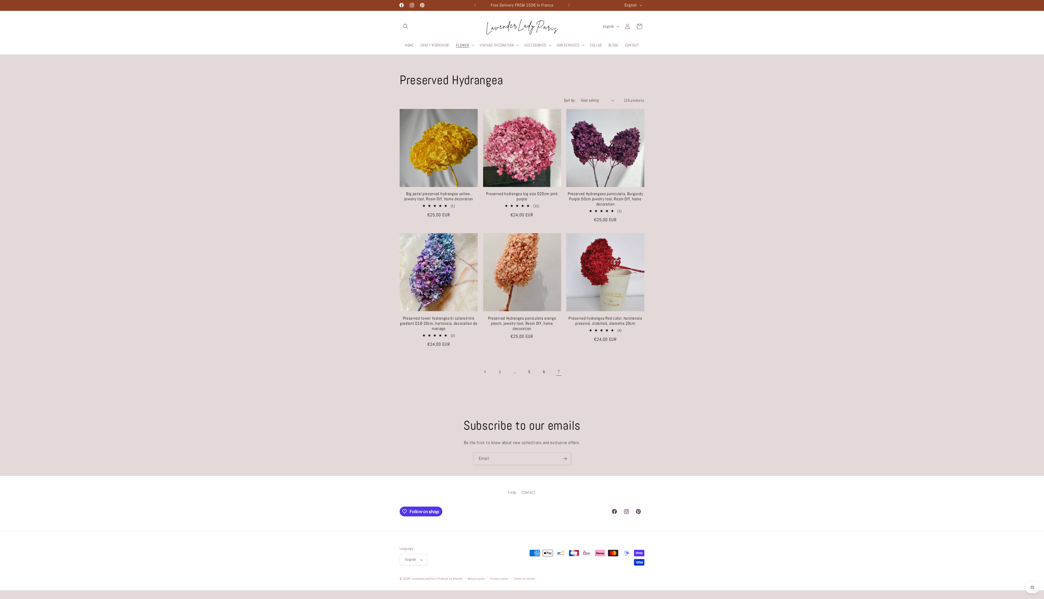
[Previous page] (485, 372)
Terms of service (524, 579)
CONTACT (528, 492)
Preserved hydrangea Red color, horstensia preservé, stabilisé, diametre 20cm (605, 321)
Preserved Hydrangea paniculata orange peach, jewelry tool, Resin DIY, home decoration (522, 323)
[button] (406, 26)
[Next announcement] (569, 5)
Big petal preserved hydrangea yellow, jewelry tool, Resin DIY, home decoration (438, 196)
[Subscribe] (565, 458)
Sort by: (570, 100)
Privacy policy (499, 579)
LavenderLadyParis (424, 579)
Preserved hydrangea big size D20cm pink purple (522, 196)
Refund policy (476, 579)
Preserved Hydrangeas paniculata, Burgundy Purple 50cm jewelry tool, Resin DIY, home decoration (605, 199)
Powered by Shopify (449, 579)
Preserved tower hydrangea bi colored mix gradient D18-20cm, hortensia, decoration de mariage (438, 323)
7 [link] (559, 372)
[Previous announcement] (475, 5)
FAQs (512, 492)
